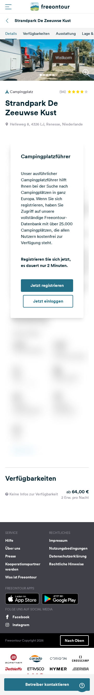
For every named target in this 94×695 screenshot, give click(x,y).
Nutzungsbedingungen (68, 548)
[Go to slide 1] (41, 75)
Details (11, 33)
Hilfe (9, 540)
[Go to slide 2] (44, 75)
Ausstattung (66, 33)
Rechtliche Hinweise (66, 564)
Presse (10, 556)
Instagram (21, 624)
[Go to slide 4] (50, 75)
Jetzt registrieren (47, 285)
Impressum (58, 540)
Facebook (21, 617)
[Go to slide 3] (47, 75)
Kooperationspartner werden (22, 566)
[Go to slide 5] (53, 75)
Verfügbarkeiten (36, 33)
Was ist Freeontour (21, 577)
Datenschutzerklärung (67, 556)
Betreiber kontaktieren (47, 684)
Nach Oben (74, 640)
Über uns (12, 548)
